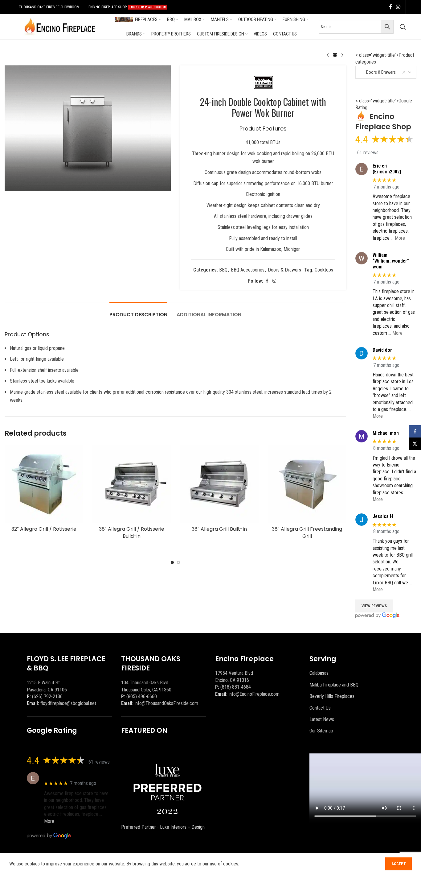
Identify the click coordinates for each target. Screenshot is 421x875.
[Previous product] (327, 55)
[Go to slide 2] (178, 562)
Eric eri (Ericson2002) (387, 169)
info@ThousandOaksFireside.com (166, 703)
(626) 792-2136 (47, 696)
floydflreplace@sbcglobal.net (68, 703)
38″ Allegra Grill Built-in (219, 529)
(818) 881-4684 (235, 687)
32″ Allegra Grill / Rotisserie (43, 529)
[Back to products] (335, 55)
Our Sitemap (321, 731)
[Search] (403, 27)
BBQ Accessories (247, 270)
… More (398, 238)
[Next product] (342, 55)
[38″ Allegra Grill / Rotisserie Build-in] (131, 484)
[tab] (138, 311)
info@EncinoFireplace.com (254, 694)
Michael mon (386, 433)
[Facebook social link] (390, 7)
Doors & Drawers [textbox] (378, 72)
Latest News (321, 719)
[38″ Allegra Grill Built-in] (219, 484)
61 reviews (367, 153)
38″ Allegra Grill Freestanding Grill (307, 532)
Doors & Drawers (284, 270)
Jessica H (383, 516)
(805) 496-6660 (141, 696)
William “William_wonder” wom (391, 261)
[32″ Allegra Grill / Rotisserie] (44, 484)
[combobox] (385, 72)
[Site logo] (59, 26)
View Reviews (374, 605)
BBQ (223, 270)
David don (383, 350)
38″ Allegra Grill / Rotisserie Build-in (131, 532)
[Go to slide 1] (172, 562)
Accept (398, 863)
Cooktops (324, 270)
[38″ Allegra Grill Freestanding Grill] (307, 484)
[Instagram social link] (398, 7)
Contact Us (320, 708)
